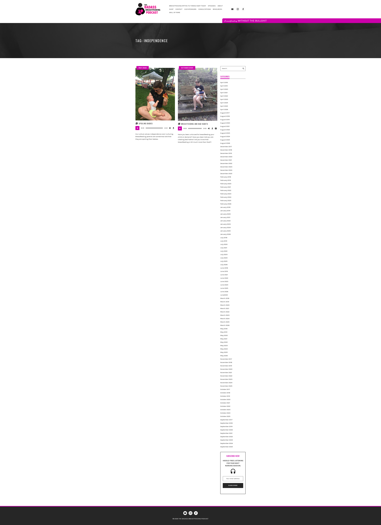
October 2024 (225, 413)
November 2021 (226, 372)
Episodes (212, 6)
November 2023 (226, 379)
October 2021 (225, 403)
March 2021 (224, 308)
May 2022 (143, 68)
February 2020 (225, 184)
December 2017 (226, 146)
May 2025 (224, 352)
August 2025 (225, 140)
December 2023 (226, 167)
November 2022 (226, 376)
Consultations (204, 9)
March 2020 (224, 305)
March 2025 (224, 322)
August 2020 (225, 123)
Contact (178, 9)
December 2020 (226, 157)
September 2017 (226, 420)
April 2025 (224, 106)
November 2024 (226, 383)
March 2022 (224, 312)
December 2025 (226, 173)
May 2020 (224, 335)
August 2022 (225, 130)
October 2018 (225, 393)
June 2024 (224, 285)
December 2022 (226, 163)
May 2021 (223, 339)
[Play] (137, 128)
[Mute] (169, 128)
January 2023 (225, 224)
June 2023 (224, 281)
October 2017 (225, 389)
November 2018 (226, 362)
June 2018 (224, 268)
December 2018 (226, 150)
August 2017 (225, 113)
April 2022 (224, 96)
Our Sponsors (190, 9)
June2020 (224, 295)
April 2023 (224, 99)
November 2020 (226, 369)
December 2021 (226, 160)
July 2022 (223, 251)
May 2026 (224, 356)
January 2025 (225, 231)
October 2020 (187, 68)
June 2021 (224, 275)
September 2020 (226, 430)
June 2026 (224, 292)
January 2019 (225, 211)
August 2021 (225, 126)
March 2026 (224, 325)
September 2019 (226, 426)
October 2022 (225, 406)
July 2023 (224, 254)
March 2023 (224, 315)
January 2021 (225, 217)
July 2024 (223, 258)
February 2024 (225, 197)
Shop (171, 9)
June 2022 (224, 278)
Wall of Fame (174, 12)
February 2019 (225, 180)
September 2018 (226, 423)
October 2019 (225, 396)
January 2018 (225, 207)
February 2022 (225, 190)
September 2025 (226, 447)
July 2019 (223, 241)
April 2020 (224, 89)
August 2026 (225, 143)
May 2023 (224, 345)
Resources (217, 9)
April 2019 (224, 86)
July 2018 (223, 238)
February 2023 (225, 194)
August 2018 (225, 116)
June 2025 (224, 288)
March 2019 (224, 302)
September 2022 (226, 437)
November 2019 (226, 366)
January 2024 (225, 227)
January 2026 (225, 234)
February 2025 (225, 200)
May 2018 (223, 329)
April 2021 (224, 93)
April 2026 (224, 109)
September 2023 (226, 440)
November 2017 (226, 359)
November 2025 (226, 386)
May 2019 (223, 332)
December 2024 (226, 170)
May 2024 (224, 349)
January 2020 (225, 214)
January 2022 (225, 221)
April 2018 (224, 82)
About (220, 6)
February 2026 (225, 204)
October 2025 (225, 416)
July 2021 (223, 248)
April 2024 (224, 103)
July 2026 (224, 265)
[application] (155, 128)
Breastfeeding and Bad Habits (194, 124)
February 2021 (225, 187)
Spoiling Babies (146, 123)
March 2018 (224, 298)
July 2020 (224, 244)
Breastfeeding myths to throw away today (187, 6)
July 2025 (223, 261)
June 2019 (224, 271)
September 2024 (226, 443)
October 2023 (225, 410)
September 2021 (226, 433)
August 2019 (225, 120)
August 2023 (225, 133)
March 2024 (224, 318)
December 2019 (226, 153)
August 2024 (225, 136)
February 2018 (225, 177)
